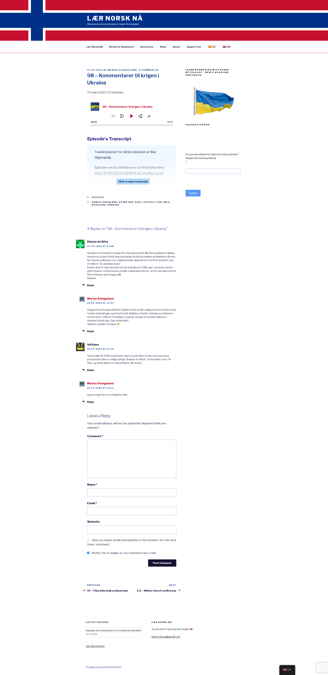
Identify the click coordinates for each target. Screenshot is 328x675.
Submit (193, 193)
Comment (95, 436)
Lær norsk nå (115, 18)
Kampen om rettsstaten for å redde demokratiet (113, 630)
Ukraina (113, 205)
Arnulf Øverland (104, 202)
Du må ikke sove (130, 202)
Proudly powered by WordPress (103, 667)
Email (92, 503)
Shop (163, 46)
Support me (194, 46)
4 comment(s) (149, 70)
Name (92, 484)
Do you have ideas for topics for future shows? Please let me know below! (212, 158)
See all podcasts (95, 646)
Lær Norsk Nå (94, 46)
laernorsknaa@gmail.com (166, 636)
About (176, 46)
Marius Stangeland (122, 70)
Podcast (98, 197)
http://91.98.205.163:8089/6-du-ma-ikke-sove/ (128, 173)
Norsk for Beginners (121, 46)
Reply (90, 285)
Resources (146, 46)
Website (93, 521)
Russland (99, 205)
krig (166, 202)
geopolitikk (152, 202)
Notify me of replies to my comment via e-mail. (124, 553)
